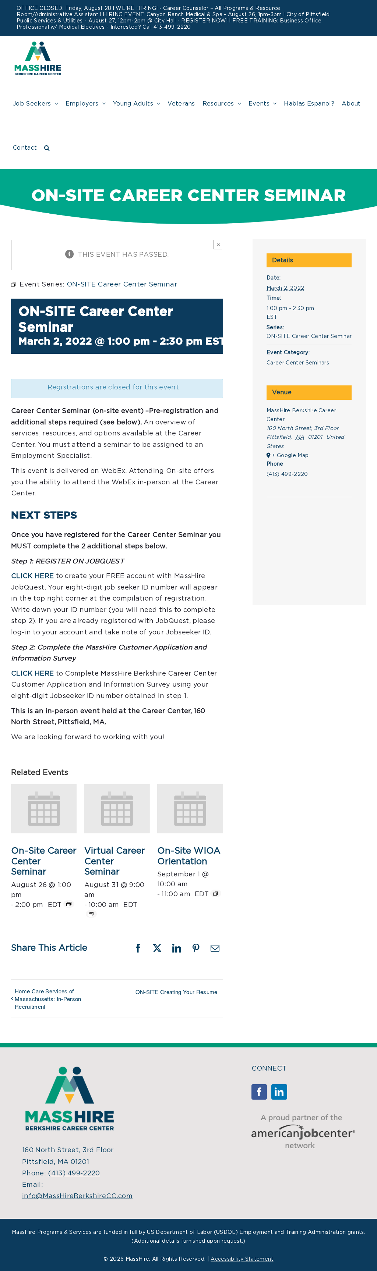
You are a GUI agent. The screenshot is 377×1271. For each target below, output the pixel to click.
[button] (47, 147)
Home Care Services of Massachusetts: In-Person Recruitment (48, 998)
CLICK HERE (32, 673)
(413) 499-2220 (74, 1173)
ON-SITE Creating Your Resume (176, 992)
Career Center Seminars (298, 363)
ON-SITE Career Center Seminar (309, 336)
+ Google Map (290, 455)
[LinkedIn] (279, 1092)
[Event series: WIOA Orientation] (215, 893)
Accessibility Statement (242, 1259)
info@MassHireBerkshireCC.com (77, 1196)
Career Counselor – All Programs (205, 8)
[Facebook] (259, 1092)
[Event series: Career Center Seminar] (68, 904)
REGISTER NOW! (204, 21)
